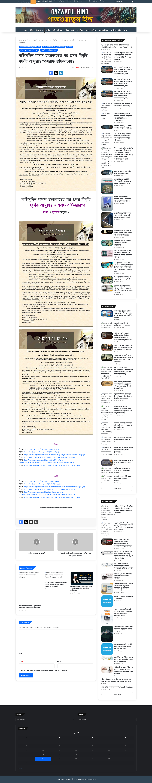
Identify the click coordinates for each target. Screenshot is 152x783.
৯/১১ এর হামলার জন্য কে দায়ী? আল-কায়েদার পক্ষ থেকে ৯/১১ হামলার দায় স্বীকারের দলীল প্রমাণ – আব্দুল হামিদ (123, 254)
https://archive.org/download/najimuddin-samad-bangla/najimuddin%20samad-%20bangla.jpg (54, 455)
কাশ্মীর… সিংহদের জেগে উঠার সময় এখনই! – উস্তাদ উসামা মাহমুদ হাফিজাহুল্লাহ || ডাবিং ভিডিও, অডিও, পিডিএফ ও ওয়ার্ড (123, 670)
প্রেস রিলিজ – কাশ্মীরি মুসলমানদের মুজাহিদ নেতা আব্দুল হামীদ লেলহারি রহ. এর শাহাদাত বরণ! (123, 659)
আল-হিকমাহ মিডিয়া (116, 30)
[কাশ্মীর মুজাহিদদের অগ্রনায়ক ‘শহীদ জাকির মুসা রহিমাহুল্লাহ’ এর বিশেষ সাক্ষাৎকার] (107, 634)
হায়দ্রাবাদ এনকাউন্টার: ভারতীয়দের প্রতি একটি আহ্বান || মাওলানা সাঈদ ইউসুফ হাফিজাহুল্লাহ (123, 425)
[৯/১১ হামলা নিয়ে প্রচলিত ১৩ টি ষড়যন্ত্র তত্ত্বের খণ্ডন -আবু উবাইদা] (107, 280)
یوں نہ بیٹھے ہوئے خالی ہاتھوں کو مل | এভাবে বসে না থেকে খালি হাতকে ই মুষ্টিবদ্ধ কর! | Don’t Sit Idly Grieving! (123, 526)
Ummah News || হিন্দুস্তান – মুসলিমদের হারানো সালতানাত (122, 324)
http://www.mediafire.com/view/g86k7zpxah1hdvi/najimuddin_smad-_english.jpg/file (52, 497)
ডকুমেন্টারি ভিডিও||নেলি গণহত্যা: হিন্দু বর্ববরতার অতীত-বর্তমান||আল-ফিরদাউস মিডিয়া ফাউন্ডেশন (123, 396)
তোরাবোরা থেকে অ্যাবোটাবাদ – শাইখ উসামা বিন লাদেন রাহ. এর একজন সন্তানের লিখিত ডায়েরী (122, 181)
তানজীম (48, 30)
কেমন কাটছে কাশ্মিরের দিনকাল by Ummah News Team (116, 687)
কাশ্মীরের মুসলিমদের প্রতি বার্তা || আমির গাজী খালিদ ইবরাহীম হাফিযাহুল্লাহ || (123, 576)
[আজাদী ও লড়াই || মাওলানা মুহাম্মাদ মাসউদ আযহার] (107, 601)
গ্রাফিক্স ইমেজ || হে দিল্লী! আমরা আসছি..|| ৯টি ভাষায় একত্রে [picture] (122, 478)
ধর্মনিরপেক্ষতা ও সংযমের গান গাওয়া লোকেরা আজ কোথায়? (122, 469)
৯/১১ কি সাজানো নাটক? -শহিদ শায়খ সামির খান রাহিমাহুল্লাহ (122, 172)
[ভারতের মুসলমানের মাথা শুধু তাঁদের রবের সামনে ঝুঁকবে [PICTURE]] (107, 462)
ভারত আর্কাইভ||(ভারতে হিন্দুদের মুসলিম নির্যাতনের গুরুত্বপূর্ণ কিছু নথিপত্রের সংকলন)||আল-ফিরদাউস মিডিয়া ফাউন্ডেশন (123, 385)
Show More (117, 488)
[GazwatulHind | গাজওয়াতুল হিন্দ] (76, 15)
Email (21, 662)
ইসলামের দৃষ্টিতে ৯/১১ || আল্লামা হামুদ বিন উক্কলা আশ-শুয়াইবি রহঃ (123, 127)
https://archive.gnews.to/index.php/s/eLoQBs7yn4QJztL (42, 481)
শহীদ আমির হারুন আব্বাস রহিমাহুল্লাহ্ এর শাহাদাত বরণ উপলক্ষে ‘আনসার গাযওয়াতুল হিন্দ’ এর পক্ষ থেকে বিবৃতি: (116, 680)
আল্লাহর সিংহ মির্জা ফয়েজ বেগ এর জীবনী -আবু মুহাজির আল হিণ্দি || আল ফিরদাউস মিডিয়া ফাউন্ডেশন (123, 347)
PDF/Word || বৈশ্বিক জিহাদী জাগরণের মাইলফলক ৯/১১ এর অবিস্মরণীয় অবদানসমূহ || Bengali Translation (123, 289)
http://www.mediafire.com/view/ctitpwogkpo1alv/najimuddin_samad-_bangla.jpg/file (52, 465)
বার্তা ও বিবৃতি (60, 47)
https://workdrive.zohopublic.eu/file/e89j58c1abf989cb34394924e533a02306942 (49, 457)
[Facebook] (51, 73)
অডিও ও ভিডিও (57, 30)
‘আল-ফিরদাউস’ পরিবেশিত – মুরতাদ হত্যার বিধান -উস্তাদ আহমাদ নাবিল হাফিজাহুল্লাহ (30, 607)
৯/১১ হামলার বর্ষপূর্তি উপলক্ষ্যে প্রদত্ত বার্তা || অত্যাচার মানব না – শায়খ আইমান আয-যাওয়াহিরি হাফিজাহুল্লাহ (123, 137)
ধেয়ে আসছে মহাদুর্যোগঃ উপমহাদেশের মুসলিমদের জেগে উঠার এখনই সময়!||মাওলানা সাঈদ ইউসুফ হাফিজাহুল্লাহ (123, 409)
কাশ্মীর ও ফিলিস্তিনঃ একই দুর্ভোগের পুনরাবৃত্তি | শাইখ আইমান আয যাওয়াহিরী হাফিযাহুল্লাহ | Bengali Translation (123, 509)
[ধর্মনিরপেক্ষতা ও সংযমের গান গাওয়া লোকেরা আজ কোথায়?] (107, 470)
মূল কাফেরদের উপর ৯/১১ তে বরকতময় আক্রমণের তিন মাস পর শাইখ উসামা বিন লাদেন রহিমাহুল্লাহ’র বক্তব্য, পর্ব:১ (123, 95)
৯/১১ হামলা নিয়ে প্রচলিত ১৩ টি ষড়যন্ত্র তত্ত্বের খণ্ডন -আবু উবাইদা (122, 278)
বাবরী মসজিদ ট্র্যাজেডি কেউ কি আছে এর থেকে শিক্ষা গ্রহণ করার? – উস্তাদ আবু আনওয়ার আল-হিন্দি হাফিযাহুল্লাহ (123, 314)
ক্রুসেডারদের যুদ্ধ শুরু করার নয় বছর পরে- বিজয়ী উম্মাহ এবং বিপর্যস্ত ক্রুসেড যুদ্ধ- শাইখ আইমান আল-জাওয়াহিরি (123, 56)
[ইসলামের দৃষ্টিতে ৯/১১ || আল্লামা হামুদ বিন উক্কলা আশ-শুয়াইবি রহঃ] (107, 127)
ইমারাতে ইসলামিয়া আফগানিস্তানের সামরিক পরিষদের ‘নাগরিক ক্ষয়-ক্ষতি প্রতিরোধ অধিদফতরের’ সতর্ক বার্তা (56, 585)
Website (59, 662)
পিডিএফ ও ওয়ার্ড (69, 30)
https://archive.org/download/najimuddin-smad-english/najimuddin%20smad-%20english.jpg (54, 487)
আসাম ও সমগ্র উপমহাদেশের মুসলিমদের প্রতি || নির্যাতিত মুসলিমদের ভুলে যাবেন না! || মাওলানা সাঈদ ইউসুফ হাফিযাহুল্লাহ (123, 336)
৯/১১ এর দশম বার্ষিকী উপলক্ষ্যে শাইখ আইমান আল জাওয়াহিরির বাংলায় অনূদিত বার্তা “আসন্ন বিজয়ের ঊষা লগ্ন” (116, 46)
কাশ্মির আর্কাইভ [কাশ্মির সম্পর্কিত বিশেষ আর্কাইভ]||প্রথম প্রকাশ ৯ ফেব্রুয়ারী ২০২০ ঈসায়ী (123, 646)
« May (20, 768)
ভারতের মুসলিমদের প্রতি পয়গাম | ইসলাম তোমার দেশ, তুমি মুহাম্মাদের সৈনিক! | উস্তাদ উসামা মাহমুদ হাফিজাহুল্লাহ (123, 358)
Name (21, 653)
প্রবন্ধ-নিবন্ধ (80, 30)
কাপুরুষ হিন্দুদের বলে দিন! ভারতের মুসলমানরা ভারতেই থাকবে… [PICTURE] (123, 450)
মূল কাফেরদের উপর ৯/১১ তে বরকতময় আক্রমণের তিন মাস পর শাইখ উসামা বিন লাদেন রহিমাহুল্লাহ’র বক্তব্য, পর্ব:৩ (123, 70)
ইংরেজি (56, 212)
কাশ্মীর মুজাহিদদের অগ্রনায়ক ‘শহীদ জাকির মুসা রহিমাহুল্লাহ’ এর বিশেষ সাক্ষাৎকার (123, 629)
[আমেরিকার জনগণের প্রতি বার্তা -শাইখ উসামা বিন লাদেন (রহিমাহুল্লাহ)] (107, 243)
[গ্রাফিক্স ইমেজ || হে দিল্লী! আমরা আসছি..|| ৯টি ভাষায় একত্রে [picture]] (107, 479)
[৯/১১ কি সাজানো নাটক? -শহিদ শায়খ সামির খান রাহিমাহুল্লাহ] (107, 172)
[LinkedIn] (61, 73)
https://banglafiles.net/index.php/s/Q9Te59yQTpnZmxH (42, 484)
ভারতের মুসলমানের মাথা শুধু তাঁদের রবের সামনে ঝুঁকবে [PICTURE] (123, 461)
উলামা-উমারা (39, 30)
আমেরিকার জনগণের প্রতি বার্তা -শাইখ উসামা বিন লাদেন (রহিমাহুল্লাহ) (122, 243)
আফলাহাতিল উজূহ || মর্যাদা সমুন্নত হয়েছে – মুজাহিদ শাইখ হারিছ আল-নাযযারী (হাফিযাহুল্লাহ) (81, 589)
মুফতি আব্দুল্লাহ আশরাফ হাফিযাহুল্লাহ (29, 50)
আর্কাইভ (93, 30)
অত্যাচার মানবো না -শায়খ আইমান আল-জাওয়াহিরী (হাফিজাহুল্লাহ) (123, 105)
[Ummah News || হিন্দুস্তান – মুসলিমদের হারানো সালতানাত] (107, 326)
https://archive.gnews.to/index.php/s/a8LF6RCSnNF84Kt (42, 449)
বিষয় (87, 30)
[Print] (36, 522)
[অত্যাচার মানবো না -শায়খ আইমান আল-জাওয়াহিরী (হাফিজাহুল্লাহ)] (107, 107)
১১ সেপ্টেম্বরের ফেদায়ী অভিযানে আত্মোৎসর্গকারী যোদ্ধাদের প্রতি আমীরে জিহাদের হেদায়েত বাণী (122, 215)
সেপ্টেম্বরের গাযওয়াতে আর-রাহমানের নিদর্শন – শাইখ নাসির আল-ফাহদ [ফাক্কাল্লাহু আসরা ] (122, 199)
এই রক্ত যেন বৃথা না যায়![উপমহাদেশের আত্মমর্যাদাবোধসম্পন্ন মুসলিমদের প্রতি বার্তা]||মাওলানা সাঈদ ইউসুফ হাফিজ (123, 370)
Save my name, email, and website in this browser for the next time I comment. (44, 671)
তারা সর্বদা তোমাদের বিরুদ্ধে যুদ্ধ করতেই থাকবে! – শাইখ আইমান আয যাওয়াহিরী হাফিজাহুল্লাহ (123, 233)
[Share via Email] (31, 522)
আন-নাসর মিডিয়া (103, 30)
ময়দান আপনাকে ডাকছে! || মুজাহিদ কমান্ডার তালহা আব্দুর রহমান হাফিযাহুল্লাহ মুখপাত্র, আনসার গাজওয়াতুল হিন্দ (123, 587)
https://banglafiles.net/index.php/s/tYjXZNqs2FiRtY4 (41, 452)
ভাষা (125, 30)
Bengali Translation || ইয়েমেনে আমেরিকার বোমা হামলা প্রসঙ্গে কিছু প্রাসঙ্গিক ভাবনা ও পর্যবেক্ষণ (60, 1)
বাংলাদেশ (69, 47)
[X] (56, 73)
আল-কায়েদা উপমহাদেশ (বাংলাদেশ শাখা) (40, 40)
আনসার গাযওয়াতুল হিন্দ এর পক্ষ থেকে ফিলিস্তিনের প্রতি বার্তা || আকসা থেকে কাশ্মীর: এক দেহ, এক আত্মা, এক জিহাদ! (123, 555)
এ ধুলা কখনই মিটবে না (49, 47)
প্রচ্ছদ (25, 30)
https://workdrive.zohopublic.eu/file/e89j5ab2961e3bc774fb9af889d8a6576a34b (49, 489)
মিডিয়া (31, 30)
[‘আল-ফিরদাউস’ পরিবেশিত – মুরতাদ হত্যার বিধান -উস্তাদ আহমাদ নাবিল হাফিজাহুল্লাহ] (30, 588)
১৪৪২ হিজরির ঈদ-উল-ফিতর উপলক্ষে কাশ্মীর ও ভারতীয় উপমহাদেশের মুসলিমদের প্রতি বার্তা (123, 566)
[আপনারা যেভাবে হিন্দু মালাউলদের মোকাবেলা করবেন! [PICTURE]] (107, 440)
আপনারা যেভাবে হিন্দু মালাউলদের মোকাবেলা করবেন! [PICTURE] (123, 438)
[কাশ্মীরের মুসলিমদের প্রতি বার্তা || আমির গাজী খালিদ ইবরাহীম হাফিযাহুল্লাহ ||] (107, 576)
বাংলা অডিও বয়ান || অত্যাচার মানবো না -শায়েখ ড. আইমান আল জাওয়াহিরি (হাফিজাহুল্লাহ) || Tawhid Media (123, 117)
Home (22, 40)
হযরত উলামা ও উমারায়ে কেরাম (49, 50)
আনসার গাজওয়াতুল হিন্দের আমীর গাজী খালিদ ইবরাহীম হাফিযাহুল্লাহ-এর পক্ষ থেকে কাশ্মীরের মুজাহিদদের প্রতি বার (123, 612)
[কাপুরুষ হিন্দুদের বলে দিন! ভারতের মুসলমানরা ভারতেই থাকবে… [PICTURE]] (107, 452)
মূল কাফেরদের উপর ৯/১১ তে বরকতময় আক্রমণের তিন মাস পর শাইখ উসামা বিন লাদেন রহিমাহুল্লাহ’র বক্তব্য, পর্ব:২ (123, 82)
